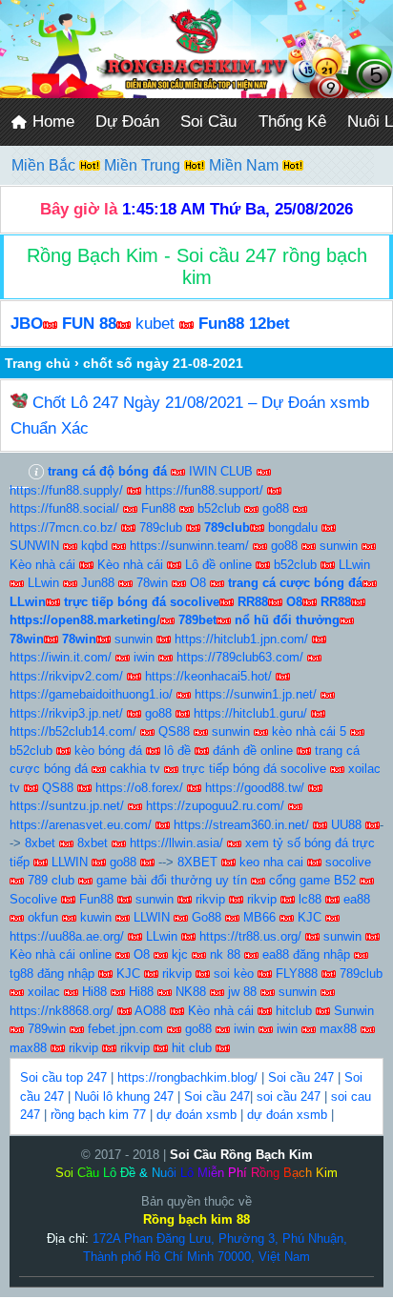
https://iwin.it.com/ (61, 657)
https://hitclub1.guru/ (250, 713)
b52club (218, 508)
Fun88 (158, 508)
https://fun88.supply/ (66, 490)
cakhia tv (135, 768)
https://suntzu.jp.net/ (67, 806)
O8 (198, 583)
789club (160, 527)
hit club (192, 1048)
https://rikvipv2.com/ (66, 676)
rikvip (210, 899)
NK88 (191, 991)
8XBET (197, 862)
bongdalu (293, 527)
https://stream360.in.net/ (241, 825)
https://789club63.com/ (239, 657)
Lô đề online (218, 565)
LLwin (354, 565)
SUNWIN (34, 545)
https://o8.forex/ (139, 788)
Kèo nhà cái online (61, 954)
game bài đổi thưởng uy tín (171, 880)
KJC (309, 917)
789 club (51, 880)
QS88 (174, 731)
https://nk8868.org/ (62, 1011)
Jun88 (97, 583)
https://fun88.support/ (204, 490)
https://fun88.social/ (64, 508)
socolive (348, 862)
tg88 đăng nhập (52, 973)
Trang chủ (38, 363)
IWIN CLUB (221, 471)
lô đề (177, 750)
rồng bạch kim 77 (98, 1114)
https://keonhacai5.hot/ (208, 676)
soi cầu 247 (289, 1096)
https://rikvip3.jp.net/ (66, 713)
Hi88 (94, 991)
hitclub (294, 1011)
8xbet (40, 843)
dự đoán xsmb (196, 1114)
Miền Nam (245, 165)
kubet (155, 324)
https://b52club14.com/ (73, 731)
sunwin (339, 545)
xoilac (44, 991)
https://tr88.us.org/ (250, 936)
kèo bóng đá (108, 750)
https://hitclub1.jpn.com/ (241, 639)
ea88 (356, 899)
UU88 (346, 825)
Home (51, 121)
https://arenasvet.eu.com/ (81, 825)
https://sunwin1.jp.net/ (256, 694)
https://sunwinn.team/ (189, 545)
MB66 (259, 917)
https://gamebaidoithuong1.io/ (91, 694)
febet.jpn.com (125, 1029)
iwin (144, 657)
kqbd (94, 545)
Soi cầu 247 (301, 1077)
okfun (43, 917)
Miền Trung (144, 165)
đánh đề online (253, 750)
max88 (338, 1029)
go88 (275, 508)
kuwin (96, 917)
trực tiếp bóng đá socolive (254, 768)
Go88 (206, 917)
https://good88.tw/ (254, 788)
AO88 (150, 1011)
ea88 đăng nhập (306, 954)
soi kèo (234, 973)
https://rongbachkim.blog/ (187, 1077)
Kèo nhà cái (42, 565)
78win (152, 583)
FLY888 (297, 973)
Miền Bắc (45, 165)
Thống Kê (292, 121)
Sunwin (354, 1011)
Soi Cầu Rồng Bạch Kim (241, 1154)
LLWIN (70, 862)
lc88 (310, 899)
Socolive (33, 899)
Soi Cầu (208, 121)
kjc (180, 954)
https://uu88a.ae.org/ (67, 936)
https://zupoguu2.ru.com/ (215, 806)
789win (47, 1029)
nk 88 (225, 954)
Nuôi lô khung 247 (124, 1096)
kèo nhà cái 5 (309, 731)
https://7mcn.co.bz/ (63, 527)
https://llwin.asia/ (176, 843)
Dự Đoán (127, 121)
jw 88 (242, 991)
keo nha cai (271, 862)
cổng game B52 (312, 880)
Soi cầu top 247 (63, 1077)
